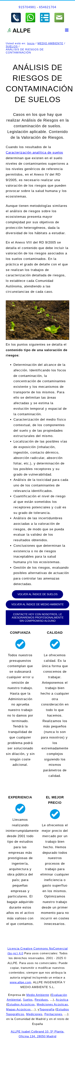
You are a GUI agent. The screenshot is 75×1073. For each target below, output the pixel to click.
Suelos (28, 999)
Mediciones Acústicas (52, 1004)
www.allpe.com (20, 982)
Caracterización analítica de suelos (34, 152)
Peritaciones (53, 1014)
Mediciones (34, 1014)
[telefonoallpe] (16, 14)
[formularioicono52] (45, 14)
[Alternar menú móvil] (67, 30)
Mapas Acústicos (18, 1009)
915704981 (27, 7)
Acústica (62, 999)
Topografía (46, 1009)
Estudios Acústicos (21, 1004)
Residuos (41, 999)
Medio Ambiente (37, 994)
